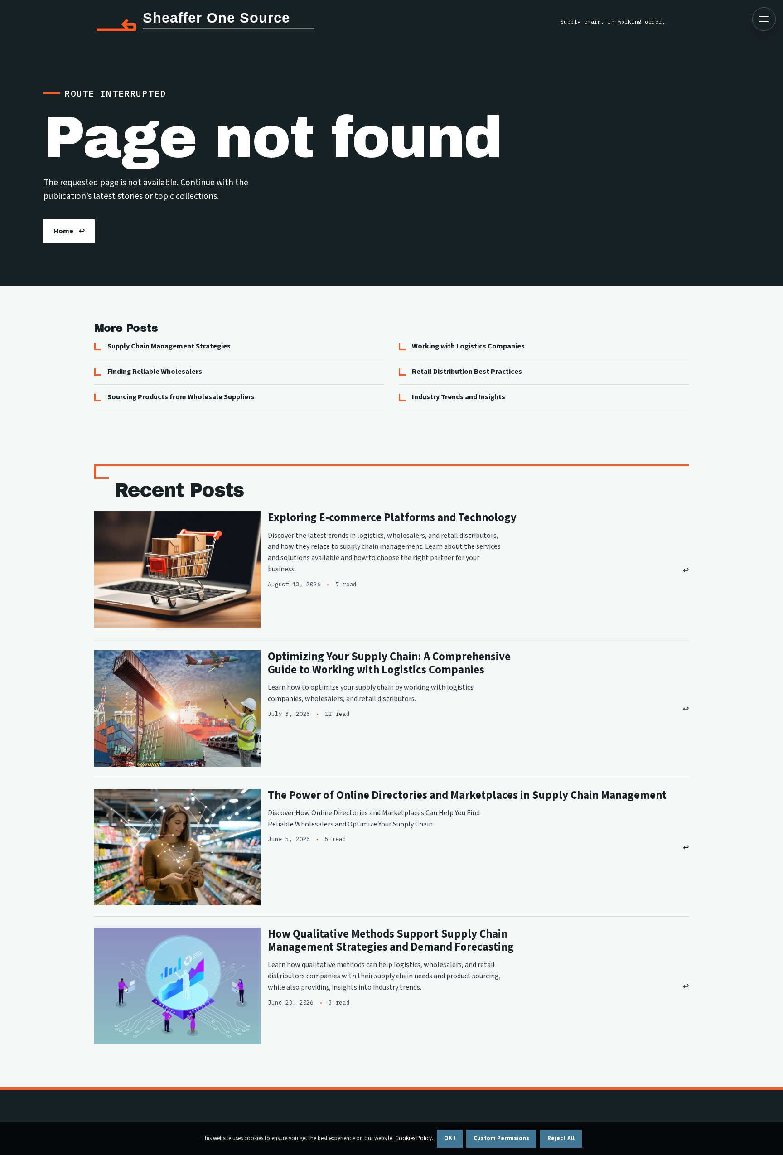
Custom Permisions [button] (501, 1138)
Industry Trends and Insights (458, 397)
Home (63, 231)
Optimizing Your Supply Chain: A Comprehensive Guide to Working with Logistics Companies (389, 663)
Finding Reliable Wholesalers (154, 372)
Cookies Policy (413, 1138)
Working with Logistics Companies (468, 346)
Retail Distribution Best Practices (467, 372)
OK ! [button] (449, 1138)
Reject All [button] (561, 1138)
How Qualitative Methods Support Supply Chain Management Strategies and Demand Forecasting (391, 940)
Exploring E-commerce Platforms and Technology (392, 518)
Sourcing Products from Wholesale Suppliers (181, 397)
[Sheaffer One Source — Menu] (764, 19)
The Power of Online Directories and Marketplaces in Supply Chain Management (467, 795)
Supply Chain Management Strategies (169, 346)
